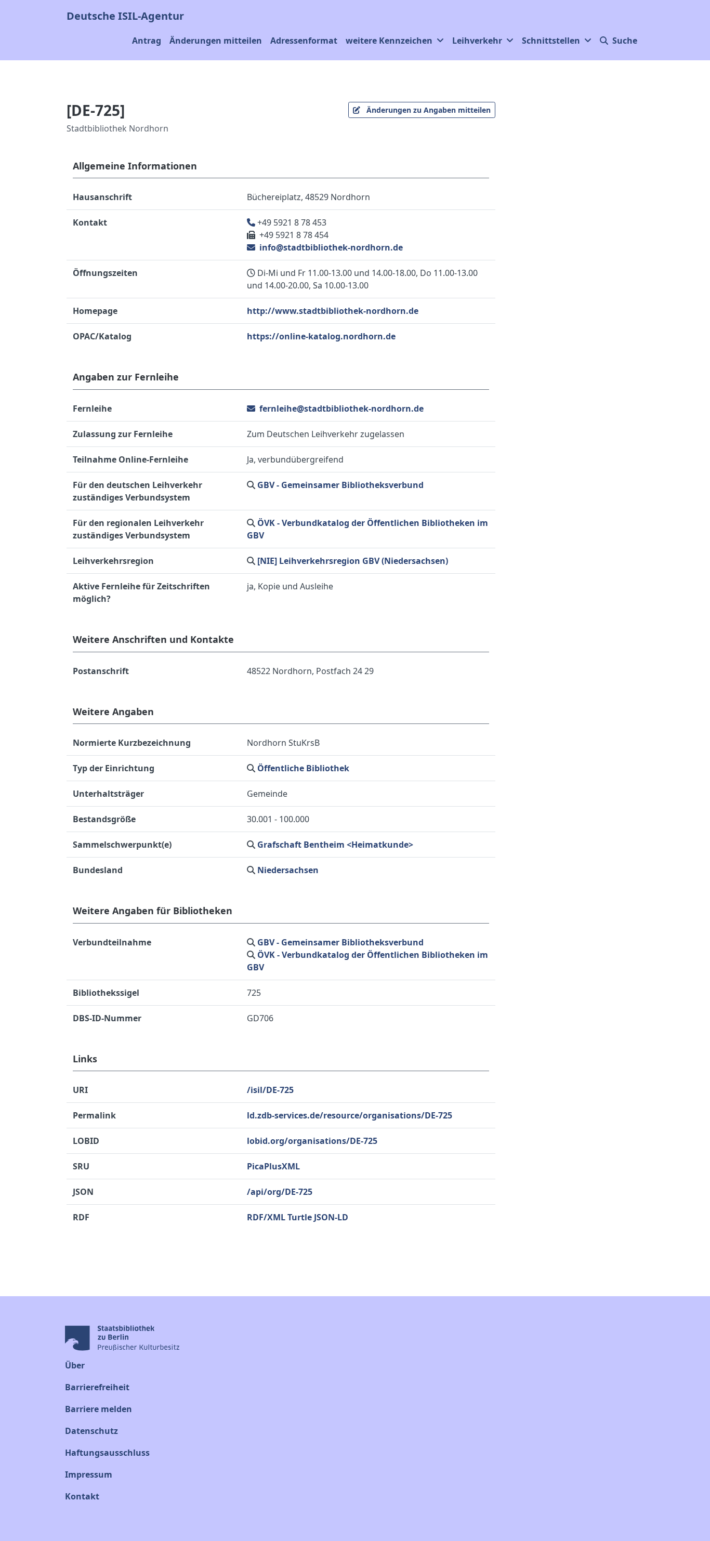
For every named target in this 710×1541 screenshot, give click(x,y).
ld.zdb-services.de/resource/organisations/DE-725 (349, 1115)
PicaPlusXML (273, 1166)
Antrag (146, 40)
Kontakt (82, 1496)
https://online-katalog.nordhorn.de (321, 336)
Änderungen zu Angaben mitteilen (427, 110)
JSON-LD (331, 1217)
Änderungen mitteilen (215, 40)
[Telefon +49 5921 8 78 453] (252, 222)
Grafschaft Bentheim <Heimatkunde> (335, 844)
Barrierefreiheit (97, 1387)
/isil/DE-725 (270, 1090)
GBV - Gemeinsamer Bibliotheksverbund (340, 485)
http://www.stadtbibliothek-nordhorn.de (332, 311)
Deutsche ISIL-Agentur (125, 16)
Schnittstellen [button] (551, 40)
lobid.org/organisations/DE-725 (312, 1141)
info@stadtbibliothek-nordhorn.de (330, 247)
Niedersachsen (288, 870)
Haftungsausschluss (107, 1452)
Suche (624, 40)
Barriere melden (98, 1409)
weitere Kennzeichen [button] (389, 40)
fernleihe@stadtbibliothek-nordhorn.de (340, 408)
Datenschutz (91, 1431)
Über (75, 1365)
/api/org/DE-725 (279, 1191)
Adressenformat (303, 40)
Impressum (88, 1474)
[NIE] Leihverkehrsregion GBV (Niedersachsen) (352, 561)
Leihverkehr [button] (477, 40)
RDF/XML (266, 1217)
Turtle (299, 1217)
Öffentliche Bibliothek (303, 768)
